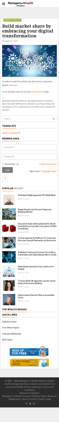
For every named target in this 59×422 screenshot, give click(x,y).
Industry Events (9, 321)
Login (7, 170)
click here (13, 85)
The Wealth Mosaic (14, 309)
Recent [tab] (18, 188)
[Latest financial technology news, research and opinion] (21, 4)
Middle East (14, 399)
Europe (26, 396)
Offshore (36, 396)
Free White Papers (10, 327)
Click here (36, 91)
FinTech (33, 399)
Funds (41, 399)
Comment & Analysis (12, 20)
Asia (44, 396)
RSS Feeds (7, 340)
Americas (52, 396)
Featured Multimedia (11, 334)
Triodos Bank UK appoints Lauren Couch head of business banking (36, 282)
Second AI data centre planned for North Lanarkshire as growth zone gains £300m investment (37, 226)
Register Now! (49, 171)
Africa (25, 399)
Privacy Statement (33, 387)
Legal (48, 399)
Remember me (12, 164)
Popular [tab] (7, 188)
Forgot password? (48, 164)
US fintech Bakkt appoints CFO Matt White (37, 195)
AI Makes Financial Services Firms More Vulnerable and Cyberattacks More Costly (37, 253)
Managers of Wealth (11, 396)
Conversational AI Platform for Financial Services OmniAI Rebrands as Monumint (37, 239)
